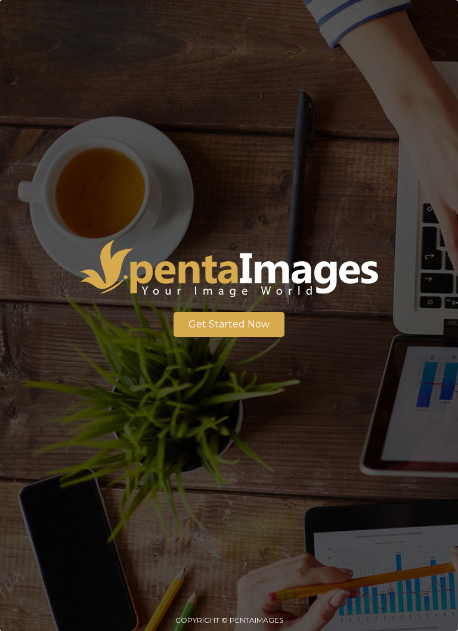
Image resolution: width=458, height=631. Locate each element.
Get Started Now (229, 324)
